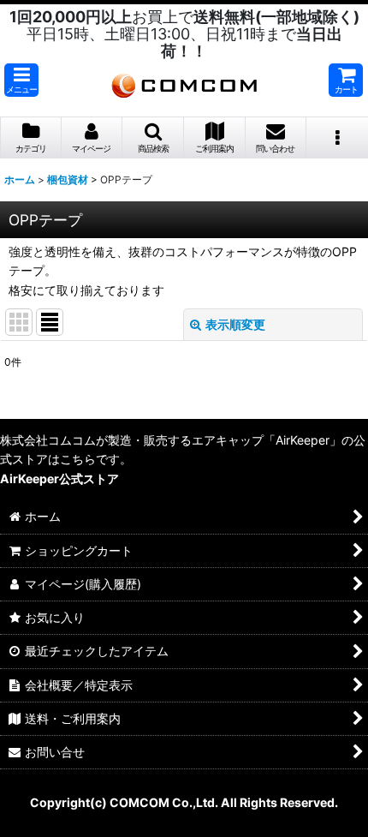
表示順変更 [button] (235, 324)
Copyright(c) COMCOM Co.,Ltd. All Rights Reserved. (184, 802)
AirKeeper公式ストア (59, 478)
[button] (21, 80)
